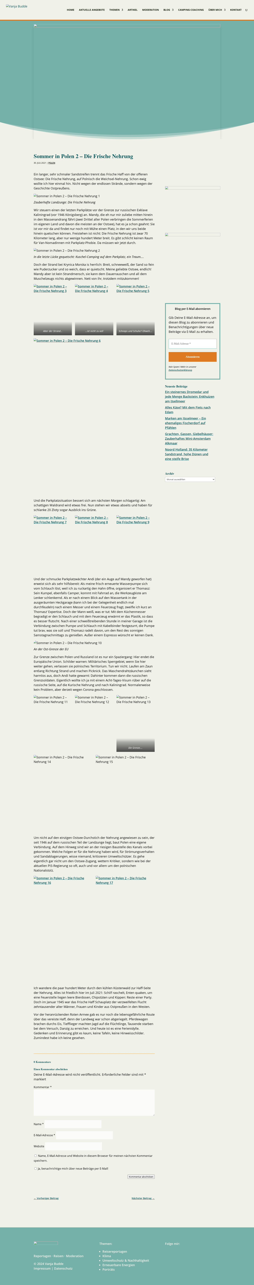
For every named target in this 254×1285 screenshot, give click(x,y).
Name (39, 1124)
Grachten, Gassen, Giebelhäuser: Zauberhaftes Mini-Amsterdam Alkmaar (189, 438)
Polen (51, 162)
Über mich (215, 10)
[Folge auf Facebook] (169, 176)
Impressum (42, 1268)
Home (70, 10)
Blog (166, 10)
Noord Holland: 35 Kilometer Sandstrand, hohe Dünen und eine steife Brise (186, 454)
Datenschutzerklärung (180, 370)
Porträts (108, 1269)
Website (39, 1146)
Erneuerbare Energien (118, 1265)
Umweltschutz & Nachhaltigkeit (125, 1260)
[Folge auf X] (196, 176)
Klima (106, 1256)
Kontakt (236, 10)
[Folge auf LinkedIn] (187, 176)
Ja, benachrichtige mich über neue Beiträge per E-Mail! (72, 1168)
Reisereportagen (114, 1251)
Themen (114, 10)
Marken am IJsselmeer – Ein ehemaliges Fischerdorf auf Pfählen (185, 423)
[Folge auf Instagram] (178, 176)
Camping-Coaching (191, 10)
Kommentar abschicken (141, 1176)
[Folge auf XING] (205, 176)
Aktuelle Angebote (92, 10)
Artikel (133, 10)
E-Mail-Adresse (44, 1135)
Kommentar (43, 1087)
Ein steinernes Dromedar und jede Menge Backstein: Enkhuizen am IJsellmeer (189, 396)
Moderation (150, 10)
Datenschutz (63, 1268)
